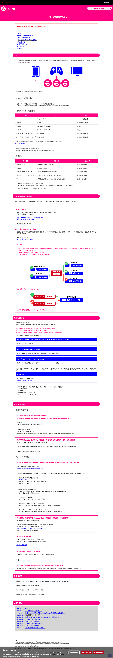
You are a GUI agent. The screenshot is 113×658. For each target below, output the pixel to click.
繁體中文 (106, 3)
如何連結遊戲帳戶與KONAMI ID (25, 239)
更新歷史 (21, 48)
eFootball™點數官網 (20, 143)
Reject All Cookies (86, 652)
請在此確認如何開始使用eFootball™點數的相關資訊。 (31, 468)
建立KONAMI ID (25, 38)
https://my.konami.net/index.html (26, 380)
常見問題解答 (22, 44)
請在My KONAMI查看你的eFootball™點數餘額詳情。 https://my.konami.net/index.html (30, 219)
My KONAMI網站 (23, 480)
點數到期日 (21, 42)
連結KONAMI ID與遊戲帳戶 (29, 40)
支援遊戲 (21, 46)
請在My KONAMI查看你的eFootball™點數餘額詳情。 (30, 528)
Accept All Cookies (98, 652)
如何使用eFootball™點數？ (26, 36)
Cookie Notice (35, 656)
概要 (19, 33)
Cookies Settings (74, 652)
